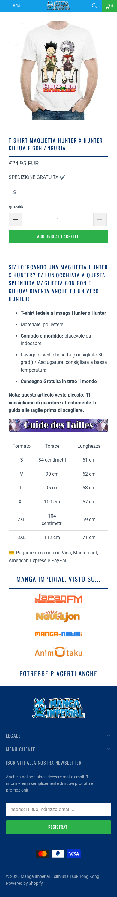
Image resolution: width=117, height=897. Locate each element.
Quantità (16, 207)
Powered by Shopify (24, 883)
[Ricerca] (94, 6)
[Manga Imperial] (58, 6)
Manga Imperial (35, 876)
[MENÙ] (2, 6)
